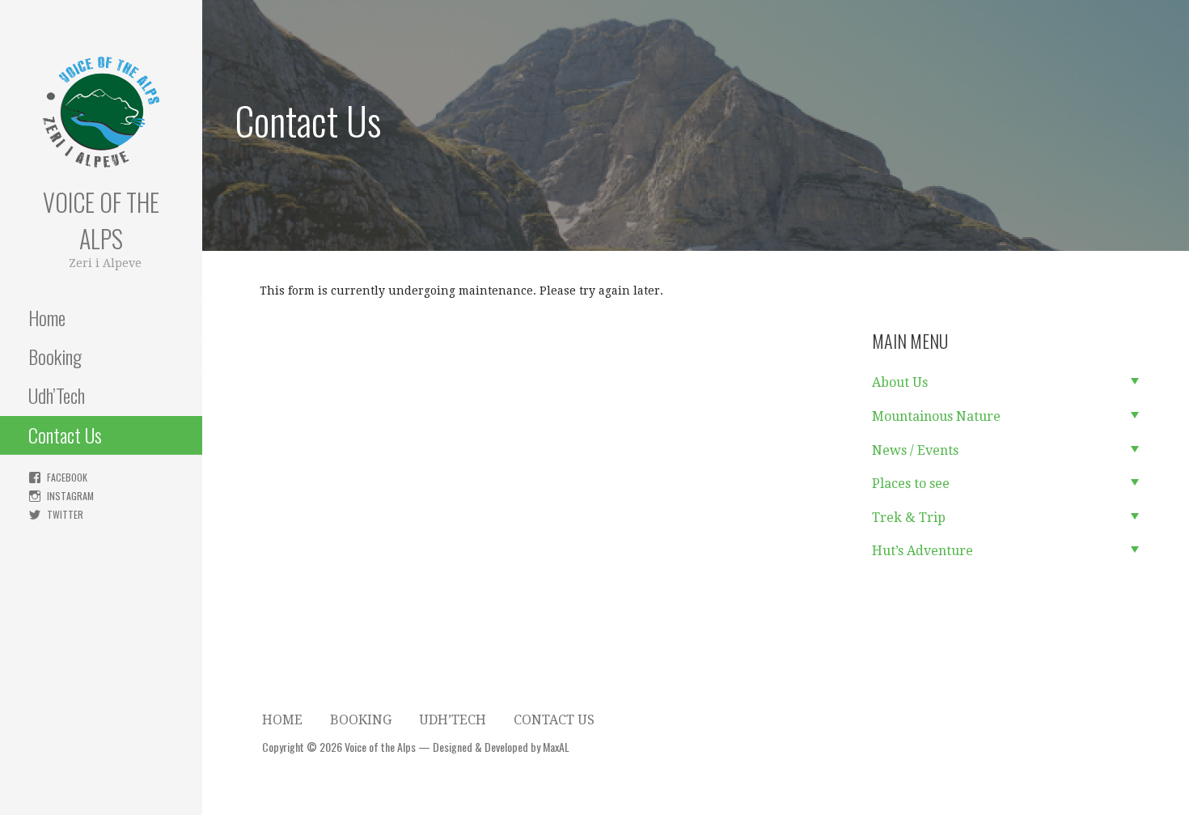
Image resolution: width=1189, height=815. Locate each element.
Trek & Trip (909, 517)
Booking (55, 356)
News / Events (915, 450)
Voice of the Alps (101, 220)
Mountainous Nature (936, 416)
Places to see (911, 483)
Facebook (67, 477)
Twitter (65, 514)
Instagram (70, 496)
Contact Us (65, 434)
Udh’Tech (56, 395)
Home (47, 317)
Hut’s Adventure (922, 550)
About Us (900, 382)
